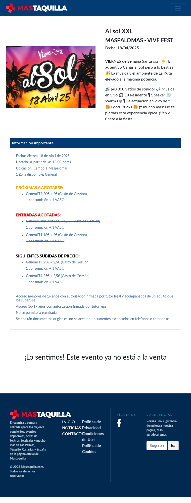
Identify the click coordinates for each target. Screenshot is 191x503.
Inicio (68, 422)
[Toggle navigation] (178, 8)
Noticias (71, 428)
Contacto (73, 434)
